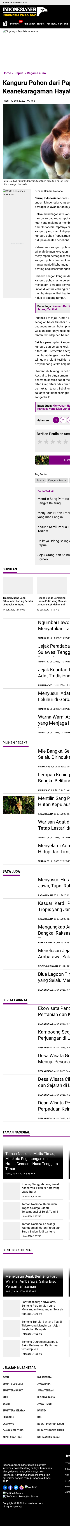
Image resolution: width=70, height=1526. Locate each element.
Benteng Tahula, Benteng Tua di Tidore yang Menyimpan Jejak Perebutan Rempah (42, 1325)
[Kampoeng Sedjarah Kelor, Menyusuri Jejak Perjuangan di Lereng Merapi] (18, 1039)
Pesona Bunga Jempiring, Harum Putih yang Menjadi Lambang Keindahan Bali (52, 601)
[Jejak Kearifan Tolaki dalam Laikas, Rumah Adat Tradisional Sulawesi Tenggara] (18, 677)
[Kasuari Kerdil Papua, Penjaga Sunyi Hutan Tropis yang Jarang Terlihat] (18, 910)
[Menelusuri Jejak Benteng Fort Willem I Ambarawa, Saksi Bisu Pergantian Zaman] (18, 958)
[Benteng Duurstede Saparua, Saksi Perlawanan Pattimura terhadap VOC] (11, 1348)
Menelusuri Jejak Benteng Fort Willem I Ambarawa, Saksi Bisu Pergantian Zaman (31, 1281)
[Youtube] (31, 1487)
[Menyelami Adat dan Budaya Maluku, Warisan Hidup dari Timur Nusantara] (18, 853)
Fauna (40, 480)
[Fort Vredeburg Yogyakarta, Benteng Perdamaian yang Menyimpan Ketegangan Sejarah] (11, 1308)
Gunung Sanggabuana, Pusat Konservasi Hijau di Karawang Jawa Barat (41, 1188)
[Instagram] (22, 1487)
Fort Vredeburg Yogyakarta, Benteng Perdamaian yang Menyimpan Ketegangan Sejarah (42, 1305)
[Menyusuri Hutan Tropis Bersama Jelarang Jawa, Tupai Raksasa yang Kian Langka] (18, 887)
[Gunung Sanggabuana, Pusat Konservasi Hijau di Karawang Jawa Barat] (11, 1191)
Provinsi (15, 23)
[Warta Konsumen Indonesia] (17, 191)
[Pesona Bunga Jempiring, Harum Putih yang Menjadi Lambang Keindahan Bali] (52, 585)
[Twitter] (16, 1487)
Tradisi (41, 23)
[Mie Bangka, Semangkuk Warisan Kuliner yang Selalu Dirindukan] (18, 758)
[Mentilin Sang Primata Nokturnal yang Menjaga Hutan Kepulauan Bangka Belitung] (18, 805)
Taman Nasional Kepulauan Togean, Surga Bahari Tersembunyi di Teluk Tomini (40, 1207)
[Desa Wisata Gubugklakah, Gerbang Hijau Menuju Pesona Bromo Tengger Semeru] (18, 1063)
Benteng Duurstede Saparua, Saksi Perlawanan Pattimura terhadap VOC (40, 1345)
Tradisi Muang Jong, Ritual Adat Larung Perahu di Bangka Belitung (18, 601)
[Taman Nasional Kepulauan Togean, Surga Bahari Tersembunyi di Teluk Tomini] (11, 1211)
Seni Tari (63, 23)
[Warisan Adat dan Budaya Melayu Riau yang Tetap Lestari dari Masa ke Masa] (18, 829)
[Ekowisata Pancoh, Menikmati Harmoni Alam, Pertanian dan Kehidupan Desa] (18, 1015)
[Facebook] (11, 1487)
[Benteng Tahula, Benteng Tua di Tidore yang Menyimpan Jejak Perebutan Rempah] (11, 1328)
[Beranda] (25, 11)
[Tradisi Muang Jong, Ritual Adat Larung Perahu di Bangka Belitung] (18, 585)
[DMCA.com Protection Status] (20, 1496)
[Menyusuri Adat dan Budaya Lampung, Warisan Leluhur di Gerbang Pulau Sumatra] (18, 700)
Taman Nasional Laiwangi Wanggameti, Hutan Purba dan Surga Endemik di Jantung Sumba (41, 1229)
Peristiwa (29, 23)
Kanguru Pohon (57, 480)
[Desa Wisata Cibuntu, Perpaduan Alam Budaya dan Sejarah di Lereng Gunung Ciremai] (18, 1086)
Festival (52, 23)
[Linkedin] (5, 1487)
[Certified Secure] (13, 1493)
